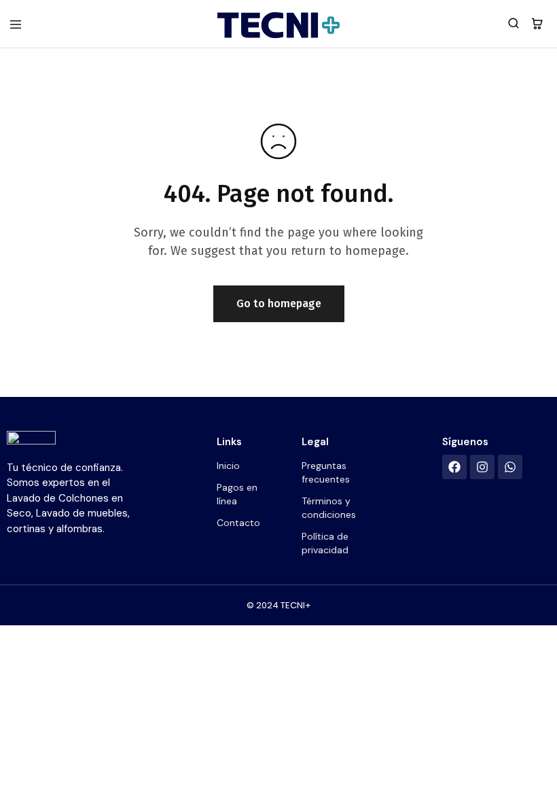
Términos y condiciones (329, 508)
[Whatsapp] (510, 467)
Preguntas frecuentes (326, 472)
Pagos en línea (237, 494)
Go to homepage (278, 303)
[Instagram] (482, 467)
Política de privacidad (325, 543)
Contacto (238, 523)
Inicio (228, 465)
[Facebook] (454, 467)
